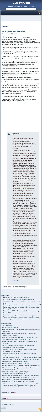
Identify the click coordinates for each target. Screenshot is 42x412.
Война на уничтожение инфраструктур (16, 297)
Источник (16, 280)
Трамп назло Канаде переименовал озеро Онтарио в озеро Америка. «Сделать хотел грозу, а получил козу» (21, 318)
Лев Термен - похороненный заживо (15, 361)
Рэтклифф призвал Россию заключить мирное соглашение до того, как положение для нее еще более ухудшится (22, 301)
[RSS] (39, 409)
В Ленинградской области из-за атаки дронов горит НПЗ (22, 305)
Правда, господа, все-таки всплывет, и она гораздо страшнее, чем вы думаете (20, 350)
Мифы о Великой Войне (11, 327)
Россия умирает (8, 325)
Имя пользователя (8, 392)
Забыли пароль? (8, 404)
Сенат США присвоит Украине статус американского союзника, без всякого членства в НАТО (20, 338)
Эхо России (21, 2)
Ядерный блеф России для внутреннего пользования (21, 359)
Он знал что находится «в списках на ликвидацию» (20, 315)
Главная (5, 26)
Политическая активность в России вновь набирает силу (22, 357)
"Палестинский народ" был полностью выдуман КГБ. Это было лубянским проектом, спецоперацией (21, 385)
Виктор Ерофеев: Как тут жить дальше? (16, 363)
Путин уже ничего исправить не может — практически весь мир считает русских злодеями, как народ (21, 376)
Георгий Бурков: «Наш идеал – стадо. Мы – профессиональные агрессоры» (17, 372)
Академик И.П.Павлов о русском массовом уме (19, 379)
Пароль (4, 398)
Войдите (4, 286)
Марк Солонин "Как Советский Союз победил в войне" (21, 365)
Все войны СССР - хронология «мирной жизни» (19, 381)
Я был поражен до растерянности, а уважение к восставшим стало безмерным (19, 346)
